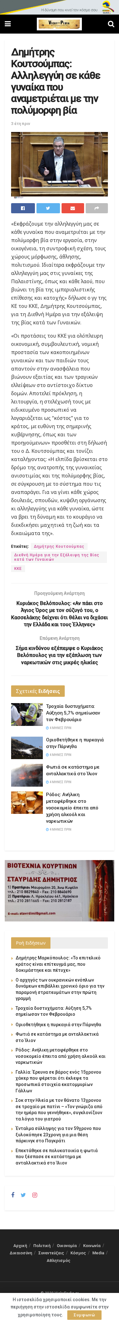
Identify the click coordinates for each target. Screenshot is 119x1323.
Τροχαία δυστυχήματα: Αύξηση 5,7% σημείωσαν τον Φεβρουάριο (73, 712)
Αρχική (20, 1245)
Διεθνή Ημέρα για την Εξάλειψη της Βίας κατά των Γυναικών (56, 557)
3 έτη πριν (20, 123)
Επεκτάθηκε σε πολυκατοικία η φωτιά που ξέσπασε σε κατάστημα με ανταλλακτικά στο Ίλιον (57, 1156)
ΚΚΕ (18, 568)
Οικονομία (67, 1245)
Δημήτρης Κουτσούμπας (59, 546)
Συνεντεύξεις (51, 1253)
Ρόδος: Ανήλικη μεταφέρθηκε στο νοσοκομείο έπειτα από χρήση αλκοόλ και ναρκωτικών (72, 808)
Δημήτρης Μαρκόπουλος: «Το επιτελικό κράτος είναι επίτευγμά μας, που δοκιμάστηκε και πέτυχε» (58, 964)
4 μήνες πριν (60, 728)
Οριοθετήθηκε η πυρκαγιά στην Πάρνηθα (58, 1024)
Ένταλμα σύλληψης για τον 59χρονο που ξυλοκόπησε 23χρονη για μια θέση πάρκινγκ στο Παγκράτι (58, 1134)
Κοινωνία (92, 1245)
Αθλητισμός (58, 1260)
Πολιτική (41, 1245)
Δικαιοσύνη (21, 1253)
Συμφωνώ (84, 1315)
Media (98, 1253)
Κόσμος (78, 1253)
